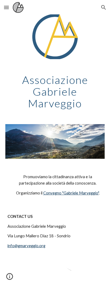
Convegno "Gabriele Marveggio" (71, 193)
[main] (55, 91)
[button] (6, 7)
